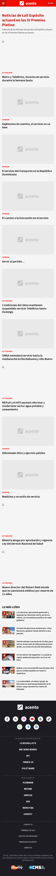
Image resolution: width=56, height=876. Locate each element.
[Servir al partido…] (28, 245)
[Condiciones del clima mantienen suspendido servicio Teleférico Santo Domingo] (28, 291)
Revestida (28, 808)
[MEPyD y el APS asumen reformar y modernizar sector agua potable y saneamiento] (28, 389)
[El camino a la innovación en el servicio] (28, 201)
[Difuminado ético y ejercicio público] (28, 436)
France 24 (28, 762)
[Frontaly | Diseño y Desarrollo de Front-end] (17, 867)
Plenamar (28, 782)
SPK (28, 801)
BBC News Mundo (28, 749)
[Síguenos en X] (15, 719)
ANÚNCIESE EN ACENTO (28, 842)
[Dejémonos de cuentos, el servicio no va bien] (28, 108)
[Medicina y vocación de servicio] (28, 480)
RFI (28, 756)
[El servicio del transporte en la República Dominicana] (28, 155)
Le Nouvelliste (28, 743)
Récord (28, 789)
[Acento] (28, 707)
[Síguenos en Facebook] (7, 719)
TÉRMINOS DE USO (28, 830)
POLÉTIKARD (28, 768)
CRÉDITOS (28, 847)
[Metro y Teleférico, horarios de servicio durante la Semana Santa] (28, 61)
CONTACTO (28, 824)
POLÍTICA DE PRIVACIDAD (28, 836)
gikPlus (28, 795)
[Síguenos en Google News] (36, 727)
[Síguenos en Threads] (40, 719)
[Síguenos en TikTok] (48, 719)
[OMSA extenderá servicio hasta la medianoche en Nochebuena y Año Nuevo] (28, 340)
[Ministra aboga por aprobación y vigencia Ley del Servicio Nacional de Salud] (28, 525)
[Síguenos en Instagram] (23, 719)
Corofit (28, 814)
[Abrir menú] (3, 3)
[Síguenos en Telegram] (28, 727)
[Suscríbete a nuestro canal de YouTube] (32, 719)
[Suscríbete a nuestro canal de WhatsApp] (19, 727)
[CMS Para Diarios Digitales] (37, 867)
